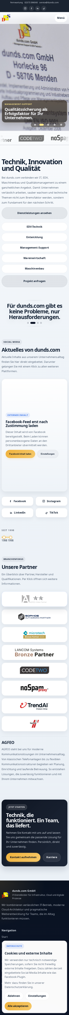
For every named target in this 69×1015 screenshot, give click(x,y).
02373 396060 (31, 2)
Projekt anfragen (34, 281)
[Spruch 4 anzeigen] (41, 323)
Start (5, 937)
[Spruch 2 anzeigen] (32, 323)
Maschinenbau (34, 268)
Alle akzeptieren (18, 1006)
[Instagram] (25, 8)
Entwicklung (34, 237)
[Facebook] (31, 8)
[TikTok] (43, 8)
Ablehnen (14, 996)
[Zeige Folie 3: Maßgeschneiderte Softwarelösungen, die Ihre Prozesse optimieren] (48, 125)
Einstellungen (48, 454)
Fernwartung (16, 2)
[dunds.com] (6, 18)
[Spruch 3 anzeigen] (38, 323)
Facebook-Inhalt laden (20, 454)
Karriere (51, 857)
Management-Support (34, 247)
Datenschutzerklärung (19, 987)
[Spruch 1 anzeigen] (28, 323)
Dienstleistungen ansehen (34, 213)
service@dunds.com (49, 2)
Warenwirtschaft (34, 258)
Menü (61, 18)
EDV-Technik (35, 226)
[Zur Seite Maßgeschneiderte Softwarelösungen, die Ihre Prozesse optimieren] (34, 74)
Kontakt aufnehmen (23, 857)
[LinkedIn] (37, 8)
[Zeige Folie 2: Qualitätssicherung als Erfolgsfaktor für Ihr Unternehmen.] (41, 125)
